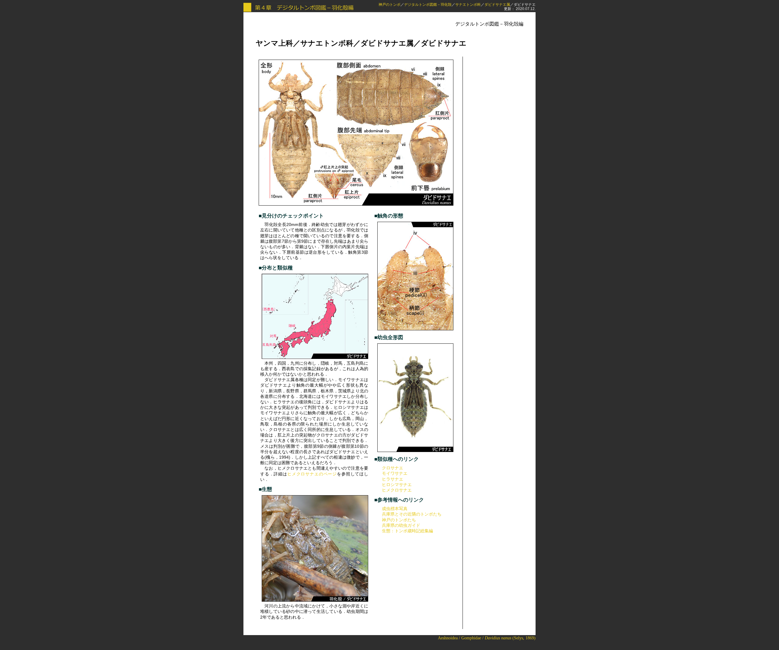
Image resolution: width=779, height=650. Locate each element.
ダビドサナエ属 (497, 4)
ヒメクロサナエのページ (312, 473)
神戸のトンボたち (399, 519)
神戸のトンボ (389, 4)
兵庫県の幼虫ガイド (401, 525)
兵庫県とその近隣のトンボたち (412, 514)
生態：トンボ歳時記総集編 (407, 530)
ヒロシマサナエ (397, 484)
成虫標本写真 (394, 508)
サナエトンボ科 (468, 4)
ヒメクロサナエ (397, 490)
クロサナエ (392, 467)
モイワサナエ (394, 473)
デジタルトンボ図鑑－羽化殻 (428, 4)
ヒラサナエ (392, 479)
